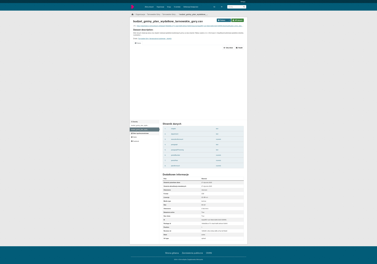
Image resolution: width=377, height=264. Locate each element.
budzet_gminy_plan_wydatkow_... (193, 14)
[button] (228, 20)
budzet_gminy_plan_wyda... (140, 125)
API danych (238, 20)
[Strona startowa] (133, 14)
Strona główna (172, 252)
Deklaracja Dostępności (190, 7)
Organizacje (160, 7)
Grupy (169, 7)
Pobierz (222, 20)
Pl (221, 7)
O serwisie (177, 7)
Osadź (240, 48)
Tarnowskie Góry (153, 14)
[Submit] (244, 7)
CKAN (209, 252)
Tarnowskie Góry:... (169, 14)
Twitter (134, 137)
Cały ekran (229, 48)
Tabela (138, 43)
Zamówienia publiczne (192, 252)
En (214, 7)
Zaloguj (243, 1)
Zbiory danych (149, 7)
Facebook (135, 141)
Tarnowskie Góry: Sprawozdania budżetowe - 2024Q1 (155, 39)
